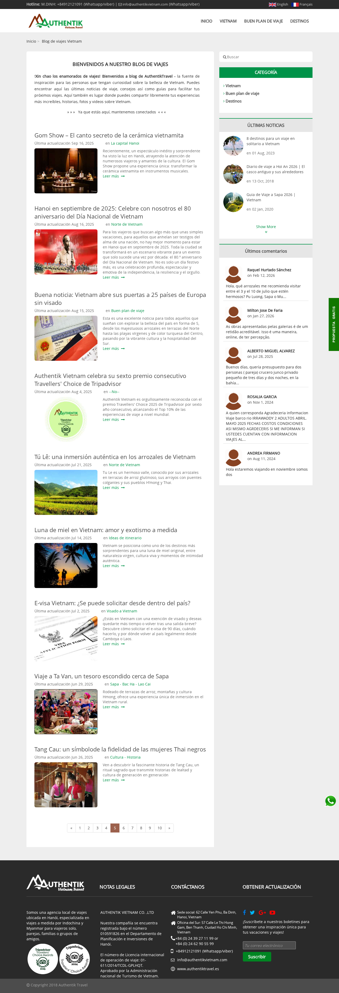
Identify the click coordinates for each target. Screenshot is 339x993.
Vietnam (228, 21)
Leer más (112, 176)
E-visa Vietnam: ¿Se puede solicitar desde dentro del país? (112, 603)
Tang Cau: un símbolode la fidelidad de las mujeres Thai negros (120, 749)
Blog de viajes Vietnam (62, 41)
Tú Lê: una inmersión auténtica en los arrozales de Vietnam (114, 457)
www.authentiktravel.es (198, 968)
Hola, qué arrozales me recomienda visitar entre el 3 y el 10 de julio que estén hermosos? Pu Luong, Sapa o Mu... (263, 291)
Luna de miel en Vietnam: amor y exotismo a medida (105, 530)
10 (160, 827)
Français (306, 4)
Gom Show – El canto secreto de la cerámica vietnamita (109, 135)
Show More (266, 226)
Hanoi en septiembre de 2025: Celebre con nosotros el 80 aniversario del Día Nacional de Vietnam (112, 212)
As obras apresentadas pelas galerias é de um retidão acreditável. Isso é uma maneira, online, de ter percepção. (267, 332)
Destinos (299, 21)
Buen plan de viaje (263, 21)
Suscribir (257, 957)
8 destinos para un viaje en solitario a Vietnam (271, 141)
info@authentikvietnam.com (145, 4)
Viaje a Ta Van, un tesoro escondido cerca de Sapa (101, 676)
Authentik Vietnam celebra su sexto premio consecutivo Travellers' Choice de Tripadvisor (110, 380)
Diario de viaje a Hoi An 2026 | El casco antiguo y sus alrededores (276, 169)
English (282, 4)
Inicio (206, 21)
